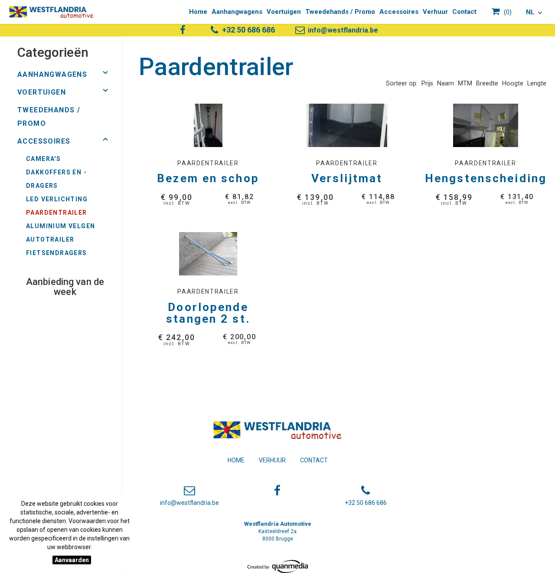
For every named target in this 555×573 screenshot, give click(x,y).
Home (198, 12)
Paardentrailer (56, 212)
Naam (445, 83)
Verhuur (435, 12)
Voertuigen (284, 12)
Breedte (487, 83)
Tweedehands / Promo (340, 12)
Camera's (43, 158)
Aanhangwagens (237, 12)
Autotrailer (50, 239)
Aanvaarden (72, 560)
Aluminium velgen (60, 226)
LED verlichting (57, 199)
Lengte (536, 83)
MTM (465, 83)
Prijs (427, 83)
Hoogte (512, 83)
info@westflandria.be (342, 30)
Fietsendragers (56, 252)
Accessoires (398, 12)
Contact (464, 12)
